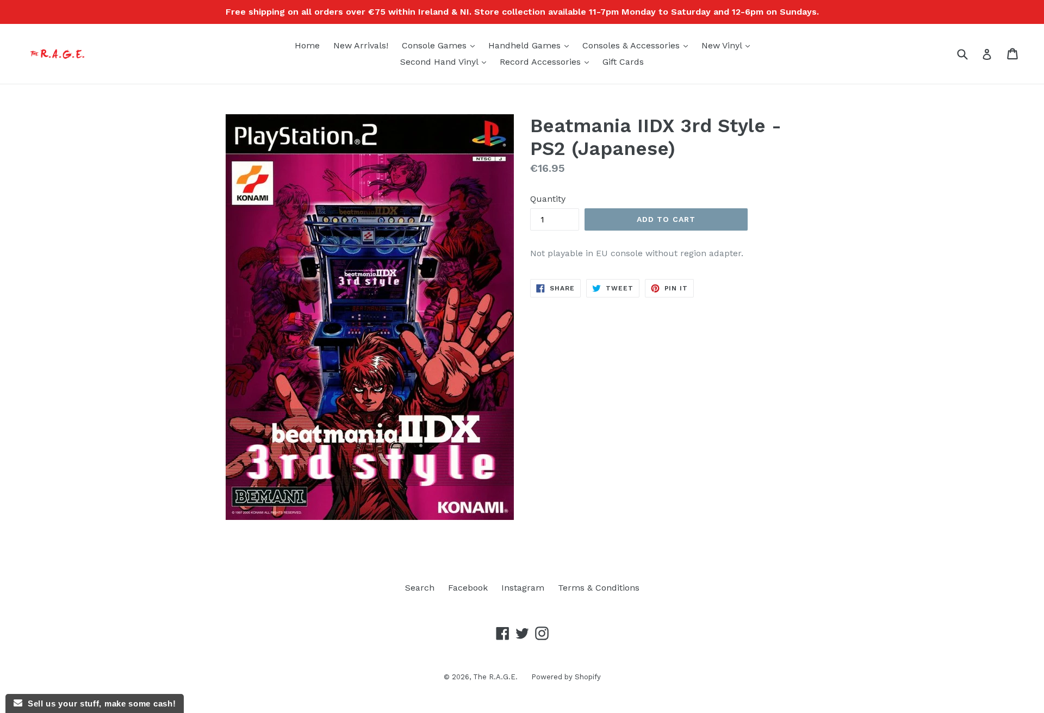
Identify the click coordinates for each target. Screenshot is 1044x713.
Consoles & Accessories (637, 45)
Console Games (441, 45)
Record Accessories (547, 61)
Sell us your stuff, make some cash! (99, 703)
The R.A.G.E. (495, 677)
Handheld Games (531, 45)
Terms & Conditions (598, 587)
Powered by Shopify (566, 677)
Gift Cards (623, 62)
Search (419, 587)
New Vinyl (728, 45)
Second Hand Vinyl (446, 61)
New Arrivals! (360, 45)
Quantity (548, 199)
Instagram (522, 587)
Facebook (468, 587)
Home (307, 45)
